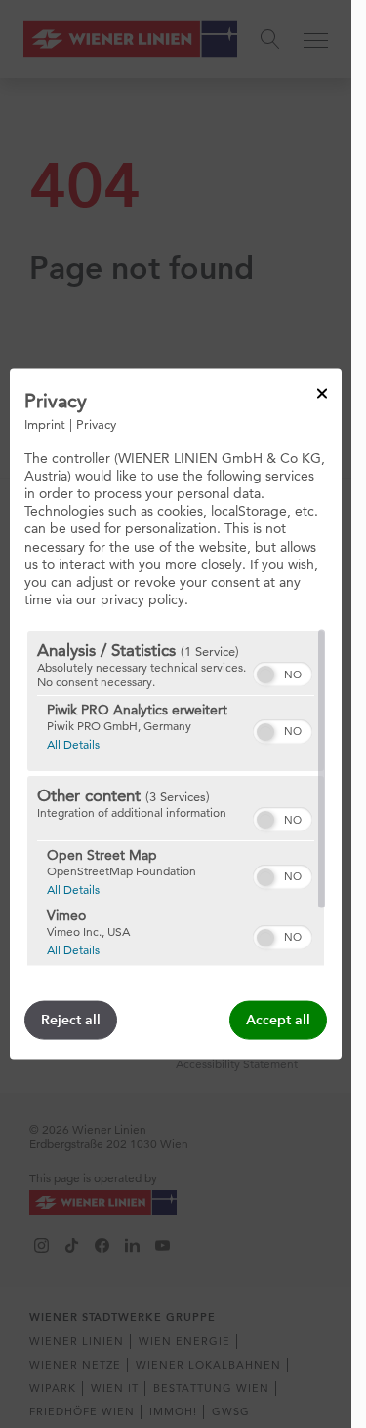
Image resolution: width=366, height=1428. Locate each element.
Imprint (44, 423)
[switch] (282, 671)
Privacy (96, 423)
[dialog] (176, 714)
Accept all (278, 1020)
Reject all (71, 1020)
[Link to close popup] (322, 393)
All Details (73, 744)
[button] (265, 674)
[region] (175, 798)
